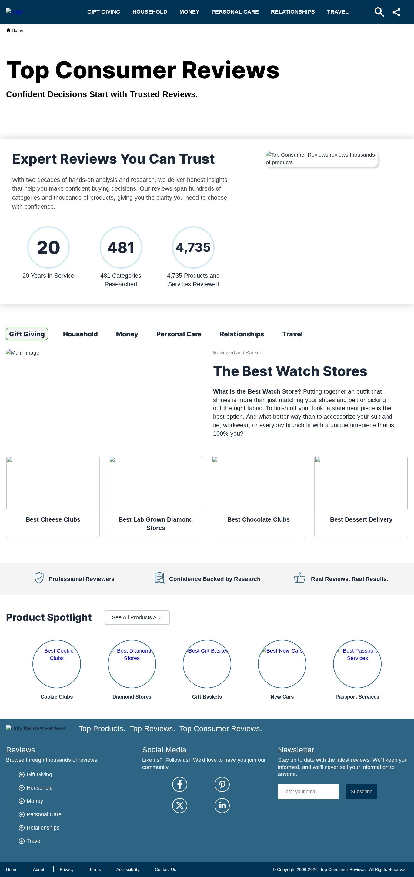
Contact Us (165, 869)
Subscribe (361, 791)
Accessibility (127, 869)
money (189, 12)
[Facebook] (179, 784)
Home (17, 30)
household (149, 12)
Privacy (67, 869)
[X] (179, 805)
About (38, 869)
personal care (235, 12)
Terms (95, 869)
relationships (293, 12)
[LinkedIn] (222, 805)
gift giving (103, 12)
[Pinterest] (222, 784)
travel (338, 12)
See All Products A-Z (137, 617)
